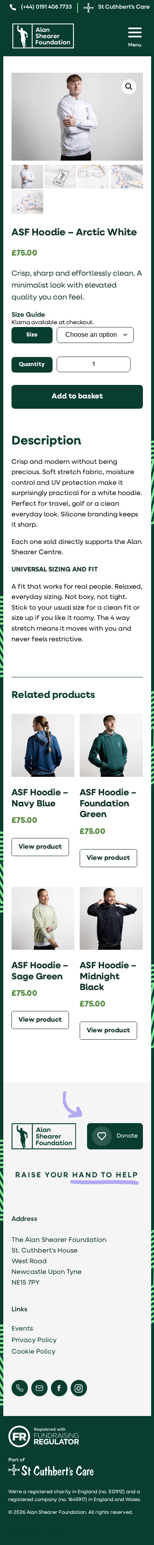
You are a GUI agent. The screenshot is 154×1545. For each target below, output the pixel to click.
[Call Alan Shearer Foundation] (20, 1388)
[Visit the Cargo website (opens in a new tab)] (58, 1533)
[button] (129, 86)
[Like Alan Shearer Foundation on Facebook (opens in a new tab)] (58, 1388)
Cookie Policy (33, 1352)
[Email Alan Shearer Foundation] (39, 1388)
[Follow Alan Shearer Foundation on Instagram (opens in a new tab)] (78, 1388)
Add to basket (77, 397)
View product (40, 847)
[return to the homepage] (43, 35)
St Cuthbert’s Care (124, 7)
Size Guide (28, 315)
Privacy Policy (34, 1340)
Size (31, 335)
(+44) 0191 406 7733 (46, 7)
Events (22, 1329)
